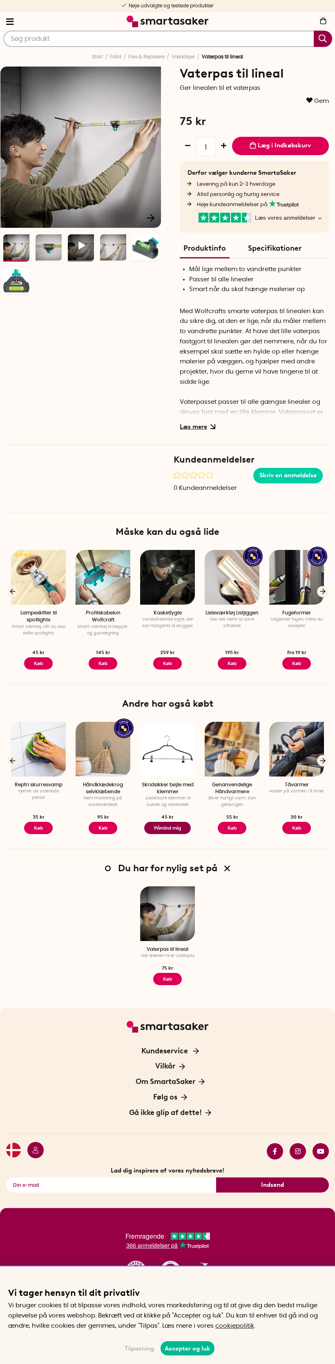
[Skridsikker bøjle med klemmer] (167, 749)
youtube (317, 1151)
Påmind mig (167, 828)
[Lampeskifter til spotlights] (38, 577)
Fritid (115, 56)
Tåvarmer (297, 784)
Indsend (272, 1184)
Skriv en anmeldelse (288, 475)
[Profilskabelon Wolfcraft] (103, 577)
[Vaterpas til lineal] (167, 913)
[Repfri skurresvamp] (38, 749)
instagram (294, 1151)
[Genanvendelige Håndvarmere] (232, 749)
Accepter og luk (187, 1348)
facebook (271, 1151)
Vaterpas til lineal (167, 949)
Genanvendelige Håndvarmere (232, 788)
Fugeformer (296, 612)
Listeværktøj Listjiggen (232, 612)
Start (97, 56)
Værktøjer (183, 56)
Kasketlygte (168, 612)
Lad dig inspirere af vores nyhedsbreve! (167, 1170)
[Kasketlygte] (167, 577)
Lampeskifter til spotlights (38, 616)
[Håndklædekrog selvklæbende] (103, 749)
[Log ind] (32, 1151)
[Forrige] (12, 591)
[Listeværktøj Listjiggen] (232, 577)
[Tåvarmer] (296, 749)
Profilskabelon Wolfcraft (103, 616)
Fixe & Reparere (146, 56)
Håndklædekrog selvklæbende (103, 788)
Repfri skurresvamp (39, 784)
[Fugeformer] (296, 577)
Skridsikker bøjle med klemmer (168, 788)
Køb (296, 663)
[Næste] (151, 217)
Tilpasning (139, 1348)
